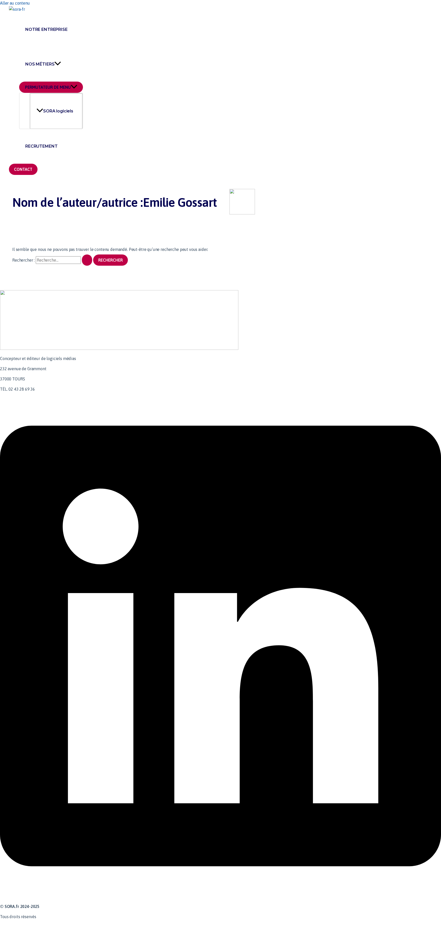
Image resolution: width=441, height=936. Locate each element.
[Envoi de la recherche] (87, 260)
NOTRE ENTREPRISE (46, 29)
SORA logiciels (58, 111)
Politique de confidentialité (25, 927)
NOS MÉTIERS (39, 64)
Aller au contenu (15, 3)
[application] (57, 64)
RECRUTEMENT (41, 146)
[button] (23, 169)
